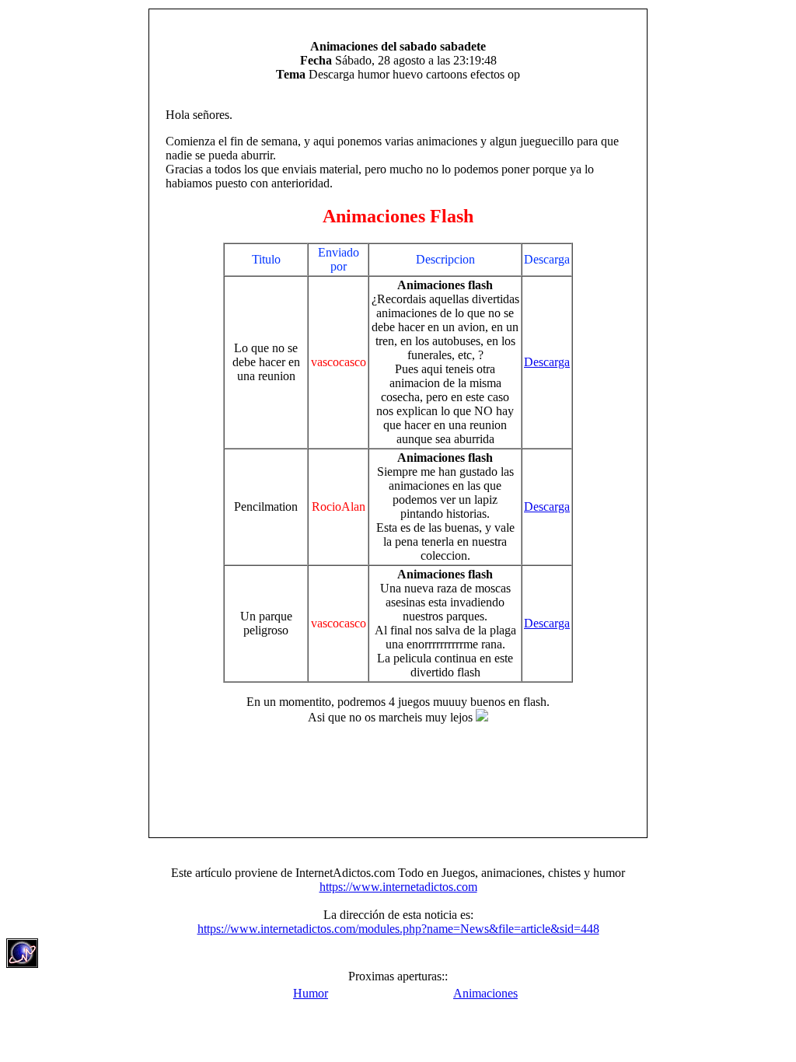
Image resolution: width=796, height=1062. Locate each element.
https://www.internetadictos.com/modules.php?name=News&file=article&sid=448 (398, 928)
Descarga (547, 362)
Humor (310, 993)
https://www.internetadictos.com (398, 886)
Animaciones (485, 993)
